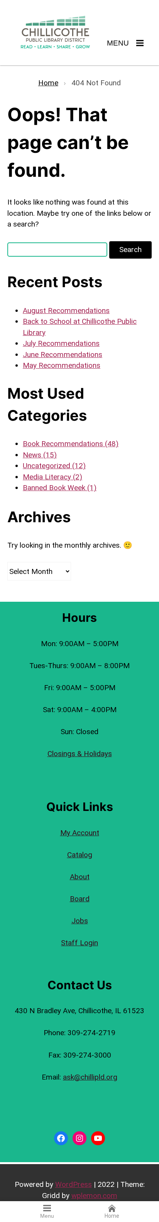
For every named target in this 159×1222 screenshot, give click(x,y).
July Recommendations (61, 343)
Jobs (79, 920)
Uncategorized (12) (54, 465)
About (80, 876)
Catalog (79, 854)
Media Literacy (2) (52, 476)
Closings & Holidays (79, 753)
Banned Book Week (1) (59, 487)
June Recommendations (62, 354)
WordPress (73, 1184)
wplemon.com (94, 1195)
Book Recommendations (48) (70, 443)
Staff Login (79, 942)
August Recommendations (66, 310)
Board (80, 898)
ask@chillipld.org (90, 1077)
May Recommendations (61, 365)
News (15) (40, 454)
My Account (79, 832)
